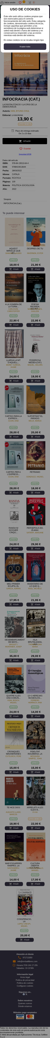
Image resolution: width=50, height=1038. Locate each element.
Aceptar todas (25, 47)
